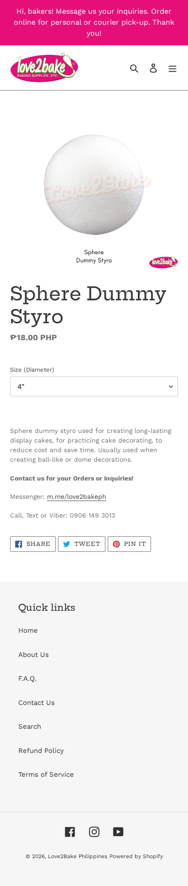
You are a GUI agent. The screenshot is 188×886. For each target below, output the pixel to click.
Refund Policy (41, 751)
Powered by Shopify (136, 856)
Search (29, 726)
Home (28, 630)
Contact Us (36, 703)
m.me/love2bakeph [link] (76, 496)
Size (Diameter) (32, 369)
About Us (33, 655)
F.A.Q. (27, 678)
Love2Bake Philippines (77, 856)
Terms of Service (46, 774)
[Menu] (172, 68)
